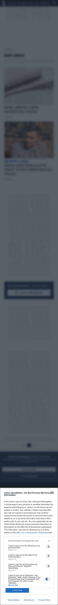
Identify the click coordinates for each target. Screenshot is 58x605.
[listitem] (29, 540)
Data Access (29, 600)
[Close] (52, 493)
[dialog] (29, 546)
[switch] (47, 546)
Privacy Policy (44, 600)
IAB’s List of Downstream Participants (32, 532)
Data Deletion (14, 600)
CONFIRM (17, 590)
